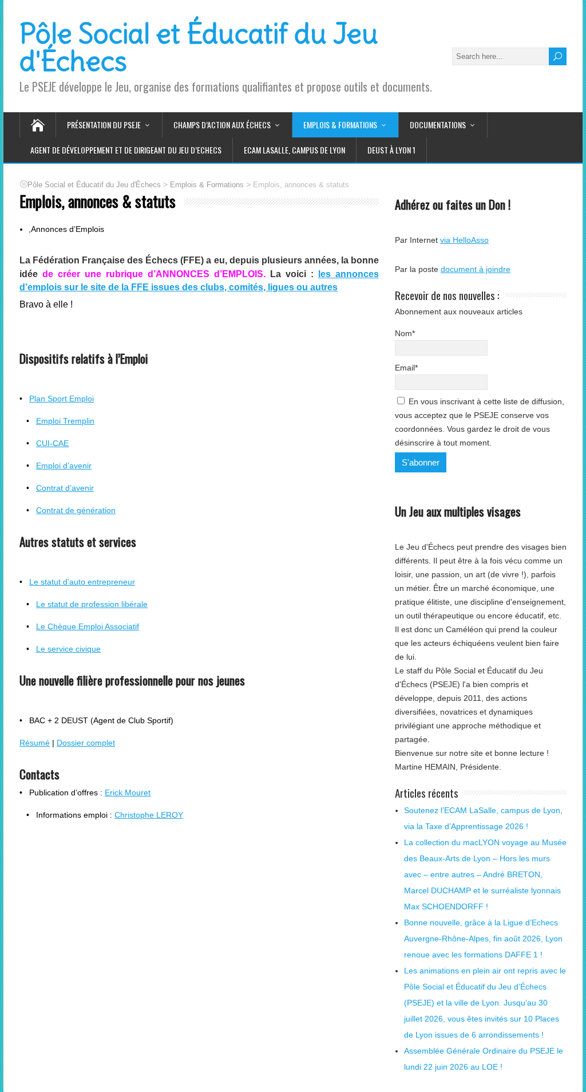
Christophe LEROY (148, 814)
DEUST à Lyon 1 (391, 150)
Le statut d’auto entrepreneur (82, 581)
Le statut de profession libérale (92, 604)
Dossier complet (86, 742)
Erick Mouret (128, 792)
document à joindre (475, 269)
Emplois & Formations (340, 125)
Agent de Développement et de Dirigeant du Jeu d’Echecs (125, 150)
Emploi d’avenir (64, 465)
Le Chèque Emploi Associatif (87, 626)
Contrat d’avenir (65, 487)
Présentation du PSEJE (104, 125)
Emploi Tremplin (65, 420)
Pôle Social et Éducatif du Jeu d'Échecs (198, 47)
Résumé (34, 742)
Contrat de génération (76, 510)
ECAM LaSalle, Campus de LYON (294, 150)
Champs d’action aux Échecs (222, 125)
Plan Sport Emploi (61, 398)
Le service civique (68, 648)
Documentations (438, 125)
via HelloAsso (464, 240)
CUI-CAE (52, 443)
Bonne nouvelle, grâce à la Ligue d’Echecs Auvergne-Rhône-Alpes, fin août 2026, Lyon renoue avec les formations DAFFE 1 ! (483, 938)
